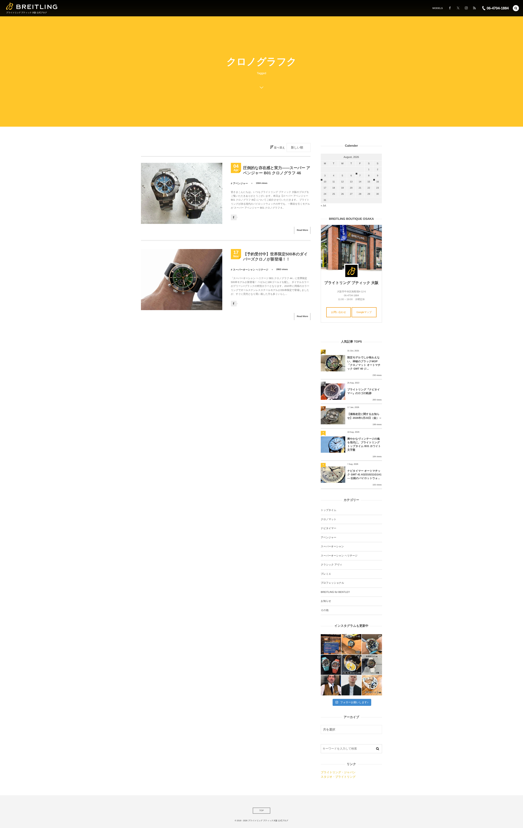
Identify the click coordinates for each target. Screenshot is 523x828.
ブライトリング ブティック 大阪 (351, 283)
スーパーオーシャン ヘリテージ (250, 269)
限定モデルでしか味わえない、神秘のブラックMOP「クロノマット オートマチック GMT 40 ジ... (364, 363)
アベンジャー (240, 183)
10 (325, 182)
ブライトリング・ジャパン (338, 772)
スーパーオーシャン (332, 546)
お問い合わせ (338, 312)
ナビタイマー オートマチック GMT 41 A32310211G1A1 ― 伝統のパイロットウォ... (364, 474)
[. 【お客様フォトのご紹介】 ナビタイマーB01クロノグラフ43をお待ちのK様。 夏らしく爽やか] (372, 685)
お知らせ (326, 601)
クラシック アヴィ (331, 564)
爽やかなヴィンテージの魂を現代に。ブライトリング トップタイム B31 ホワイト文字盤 (364, 444)
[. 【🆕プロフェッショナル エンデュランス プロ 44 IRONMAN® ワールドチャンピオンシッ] (372, 644)
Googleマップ (364, 312)
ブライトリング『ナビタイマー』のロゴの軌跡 (363, 391)
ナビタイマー (328, 528)
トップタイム (328, 510)
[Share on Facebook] (450, 8)
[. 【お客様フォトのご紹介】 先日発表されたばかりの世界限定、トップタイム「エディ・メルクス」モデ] (351, 665)
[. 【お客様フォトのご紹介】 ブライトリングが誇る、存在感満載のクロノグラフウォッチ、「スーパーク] (351, 644)
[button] (516, 8)
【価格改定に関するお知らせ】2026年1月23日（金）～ (364, 415)
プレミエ (326, 573)
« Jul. (323, 205)
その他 (325, 610)
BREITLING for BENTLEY (335, 592)
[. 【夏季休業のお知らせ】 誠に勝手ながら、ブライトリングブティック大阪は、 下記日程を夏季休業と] (331, 644)
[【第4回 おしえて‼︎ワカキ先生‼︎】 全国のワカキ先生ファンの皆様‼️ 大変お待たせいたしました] (331, 685)
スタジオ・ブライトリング (338, 776)
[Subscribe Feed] (474, 8)
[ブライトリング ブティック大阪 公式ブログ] (31, 6)
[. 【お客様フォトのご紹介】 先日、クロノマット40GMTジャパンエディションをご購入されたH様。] (372, 665)
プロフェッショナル (332, 582)
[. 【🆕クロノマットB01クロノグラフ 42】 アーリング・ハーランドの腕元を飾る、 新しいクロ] (351, 685)
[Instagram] (466, 8)
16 (377, 182)
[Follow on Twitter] (458, 8)
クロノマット (328, 519)
